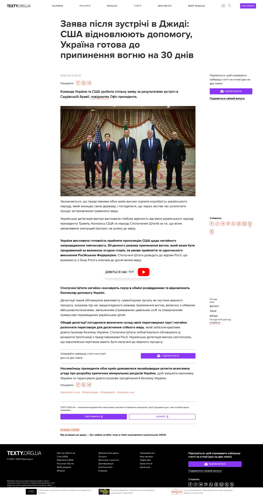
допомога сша (71, 392)
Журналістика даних (108, 453)
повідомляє (100, 97)
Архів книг (145, 467)
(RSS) (65, 456)
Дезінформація (106, 463)
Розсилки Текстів (65, 463)
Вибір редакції (64, 467)
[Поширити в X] (84, 83)
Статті (59, 456)
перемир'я (108, 392)
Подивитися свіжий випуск (227, 98)
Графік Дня (145, 460)
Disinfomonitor (105, 467)
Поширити (67, 83)
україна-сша (126, 392)
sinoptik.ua (215, 322)
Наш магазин (146, 456)
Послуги (102, 456)
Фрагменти (62, 460)
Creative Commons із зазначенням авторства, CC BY (35, 483)
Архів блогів (146, 463)
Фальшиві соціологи (108, 460)
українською (26, 485)
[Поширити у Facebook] (78, 83)
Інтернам (102, 470)
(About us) (70, 453)
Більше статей (69, 429)
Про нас (61, 453)
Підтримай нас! (147, 453)
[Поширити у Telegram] (89, 83)
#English (61, 470)
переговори (91, 392)
